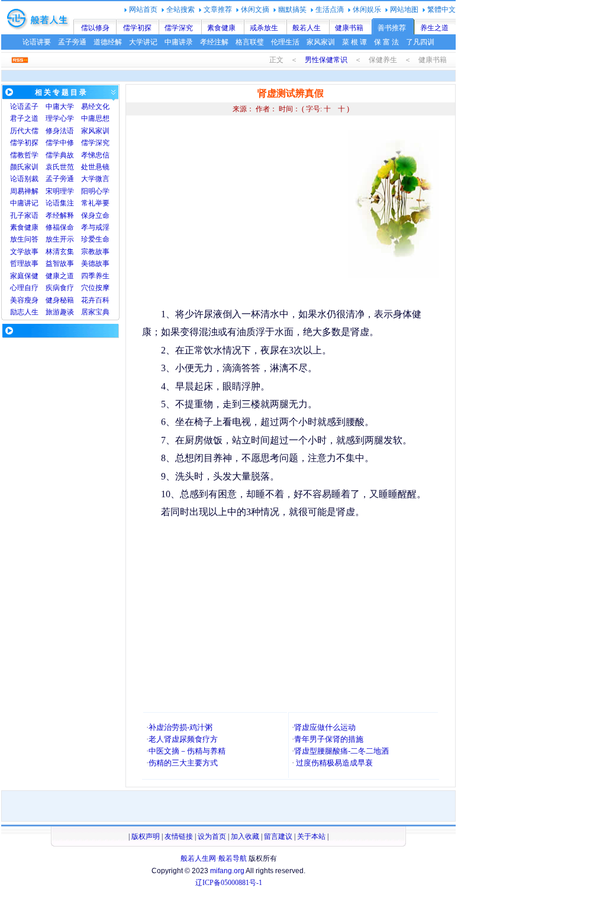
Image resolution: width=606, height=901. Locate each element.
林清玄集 (60, 251)
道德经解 (108, 42)
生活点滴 (329, 9)
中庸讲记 (24, 203)
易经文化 (95, 106)
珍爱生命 (95, 239)
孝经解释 (60, 215)
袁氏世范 (60, 167)
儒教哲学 (24, 155)
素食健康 (221, 28)
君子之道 (24, 118)
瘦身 (31, 300)
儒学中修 (60, 143)
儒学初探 (137, 28)
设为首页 (212, 836)
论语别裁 (24, 179)
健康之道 (60, 276)
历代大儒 (24, 131)
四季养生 (95, 276)
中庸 (53, 106)
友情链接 (179, 836)
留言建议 (278, 836)
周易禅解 (24, 191)
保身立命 (95, 215)
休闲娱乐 (367, 9)
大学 (67, 106)
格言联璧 (250, 42)
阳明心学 (95, 191)
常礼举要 (95, 203)
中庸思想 (95, 118)
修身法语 (60, 131)
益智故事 (60, 263)
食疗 (67, 288)
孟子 (31, 106)
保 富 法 (386, 42)
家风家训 (321, 42)
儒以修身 (95, 28)
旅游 (53, 312)
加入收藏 (245, 836)
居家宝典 (95, 312)
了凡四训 (420, 42)
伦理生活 (285, 42)
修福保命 (60, 227)
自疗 (31, 288)
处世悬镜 (95, 167)
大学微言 (95, 179)
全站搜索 (180, 9)
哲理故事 (24, 263)
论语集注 (60, 203)
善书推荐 (392, 28)
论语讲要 (36, 42)
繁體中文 (441, 9)
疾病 (53, 288)
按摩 (102, 288)
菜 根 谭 (354, 42)
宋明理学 (60, 191)
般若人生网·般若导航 (213, 858)
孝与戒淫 (95, 227)
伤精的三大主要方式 (183, 762)
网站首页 (143, 9)
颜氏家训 (24, 167)
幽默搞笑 (292, 9)
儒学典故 (60, 155)
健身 (53, 300)
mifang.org (227, 871)
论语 (17, 106)
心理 (17, 288)
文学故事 (24, 251)
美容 (17, 300)
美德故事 (95, 263)
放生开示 (60, 239)
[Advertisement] (241, 213)
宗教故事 (95, 251)
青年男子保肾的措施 (328, 739)
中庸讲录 (179, 42)
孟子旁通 (72, 42)
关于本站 (311, 836)
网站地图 (404, 9)
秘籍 (67, 300)
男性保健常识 (326, 60)
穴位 (88, 288)
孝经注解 (214, 42)
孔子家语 (24, 215)
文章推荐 (218, 9)
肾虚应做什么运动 (325, 727)
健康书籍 (349, 28)
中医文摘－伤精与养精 (187, 750)
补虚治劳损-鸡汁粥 (180, 727)
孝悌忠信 (95, 155)
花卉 (88, 300)
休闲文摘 (255, 9)
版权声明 (145, 836)
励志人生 (24, 312)
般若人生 (306, 28)
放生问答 (24, 239)
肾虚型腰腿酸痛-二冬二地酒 (341, 750)
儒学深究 (179, 28)
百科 (102, 300)
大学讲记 (143, 42)
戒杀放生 (264, 28)
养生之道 (434, 28)
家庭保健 (24, 276)
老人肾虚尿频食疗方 (183, 739)
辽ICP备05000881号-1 (228, 883)
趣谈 (67, 312)
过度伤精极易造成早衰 (334, 762)
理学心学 (60, 118)
